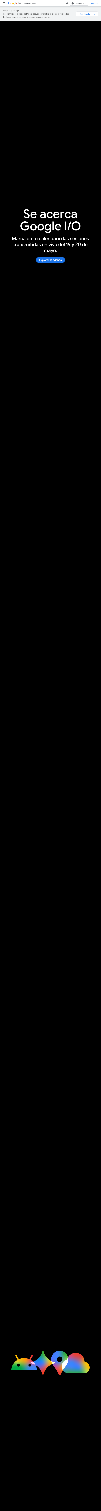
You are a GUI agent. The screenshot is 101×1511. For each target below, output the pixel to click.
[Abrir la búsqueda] (67, 3)
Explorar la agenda (50, 260)
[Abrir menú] (4, 3)
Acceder (94, 3)
